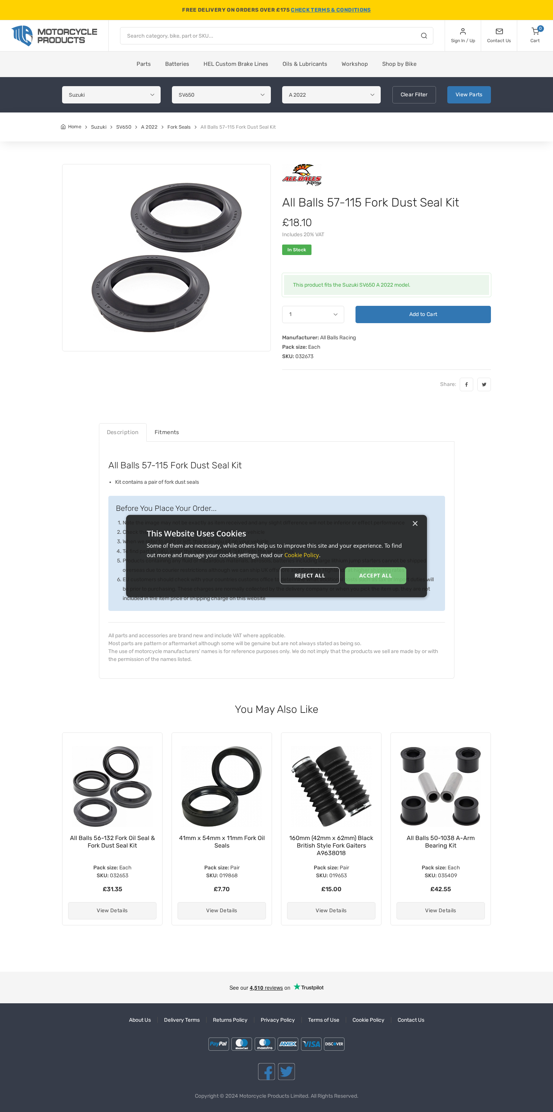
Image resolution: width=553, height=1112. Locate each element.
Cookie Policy (368, 1020)
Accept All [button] (375, 575)
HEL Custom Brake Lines (236, 64)
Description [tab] (123, 432)
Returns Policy (230, 1020)
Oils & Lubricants (305, 64)
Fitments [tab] (167, 432)
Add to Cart (423, 314)
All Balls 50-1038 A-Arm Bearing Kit (331, 841)
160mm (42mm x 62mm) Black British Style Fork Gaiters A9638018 (222, 845)
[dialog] (276, 556)
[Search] (424, 37)
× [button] (415, 524)
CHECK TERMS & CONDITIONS (331, 10)
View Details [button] (112, 910)
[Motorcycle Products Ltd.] (54, 36)
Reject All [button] (310, 575)
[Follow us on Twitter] (286, 1071)
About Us (140, 1020)
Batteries (177, 64)
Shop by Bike (399, 64)
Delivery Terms (182, 1020)
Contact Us (411, 1020)
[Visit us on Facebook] (266, 1071)
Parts (144, 64)
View (469, 94)
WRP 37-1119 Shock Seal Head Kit (441, 841)
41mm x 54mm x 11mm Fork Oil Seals (112, 841)
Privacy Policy (278, 1020)
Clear (414, 94)
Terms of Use (323, 1020)
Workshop (355, 64)
